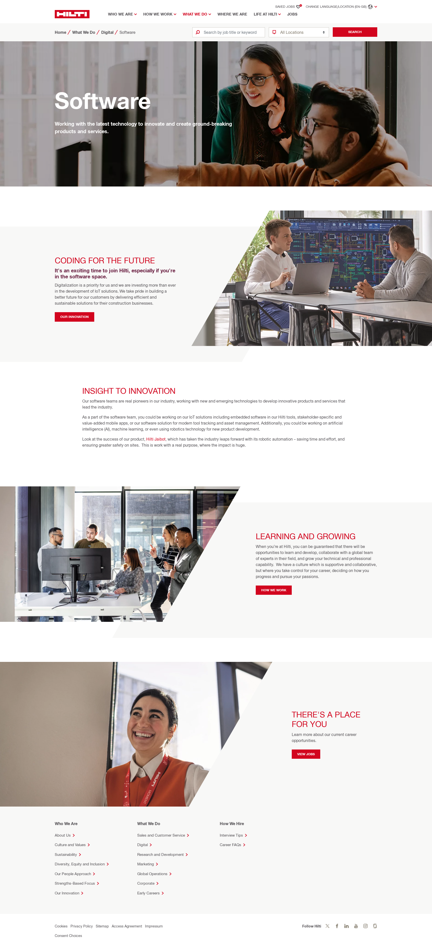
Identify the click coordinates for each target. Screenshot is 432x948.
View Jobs (306, 753)
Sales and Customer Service (161, 835)
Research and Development (160, 854)
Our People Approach (73, 873)
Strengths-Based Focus (75, 883)
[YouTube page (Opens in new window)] (356, 926)
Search (355, 32)
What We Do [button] (195, 14)
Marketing (145, 864)
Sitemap (102, 926)
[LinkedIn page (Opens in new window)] (346, 926)
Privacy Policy (81, 926)
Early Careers (148, 893)
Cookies (61, 926)
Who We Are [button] (120, 14)
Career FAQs (230, 844)
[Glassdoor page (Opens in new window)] (375, 926)
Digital (142, 844)
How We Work (273, 590)
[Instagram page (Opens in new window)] (365, 926)
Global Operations (152, 873)
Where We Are (232, 14)
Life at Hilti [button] (265, 14)
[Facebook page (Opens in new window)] (337, 926)
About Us (63, 835)
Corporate (145, 883)
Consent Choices (68, 935)
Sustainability (66, 854)
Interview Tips (231, 835)
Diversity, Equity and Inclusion (80, 864)
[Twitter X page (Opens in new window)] (327, 926)
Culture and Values (70, 844)
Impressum (154, 926)
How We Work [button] (157, 14)
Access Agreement (127, 926)
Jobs (292, 14)
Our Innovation (74, 316)
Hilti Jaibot (156, 439)
